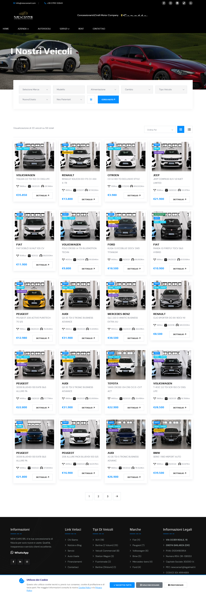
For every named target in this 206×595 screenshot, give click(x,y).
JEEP (156, 175)
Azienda (22, 29)
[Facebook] (164, 3)
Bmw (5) (137, 556)
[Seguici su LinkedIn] (20, 562)
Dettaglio (41, 195)
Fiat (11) (136, 539)
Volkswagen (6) (140, 550)
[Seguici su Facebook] (13, 562)
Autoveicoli (44, 29)
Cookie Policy (84, 587)
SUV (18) (99, 539)
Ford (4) (137, 567)
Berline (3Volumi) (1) (105, 567)
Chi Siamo (73, 539)
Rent (81, 29)
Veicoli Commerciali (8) (107, 550)
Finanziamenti (75, 561)
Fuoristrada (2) (103, 561)
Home (6, 29)
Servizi (63, 29)
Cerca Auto (107, 99)
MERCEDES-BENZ (119, 313)
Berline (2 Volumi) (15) (106, 545)
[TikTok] (184, 3)
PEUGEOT (22, 313)
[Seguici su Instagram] (27, 562)
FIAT (19, 244)
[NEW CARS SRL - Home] (23, 15)
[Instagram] (171, 3)
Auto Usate (73, 556)
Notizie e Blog (75, 545)
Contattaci (99, 29)
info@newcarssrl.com (26, 3)
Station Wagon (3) (104, 556)
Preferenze (177, 585)
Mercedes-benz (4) (142, 561)
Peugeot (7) (138, 545)
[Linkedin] (177, 3)
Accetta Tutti (123, 585)
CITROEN (113, 175)
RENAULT (68, 175)
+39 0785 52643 (55, 3)
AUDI (65, 313)
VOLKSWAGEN (25, 175)
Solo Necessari (150, 585)
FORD (111, 244)
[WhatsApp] (191, 3)
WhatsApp (21, 552)
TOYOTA (113, 383)
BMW (156, 452)
